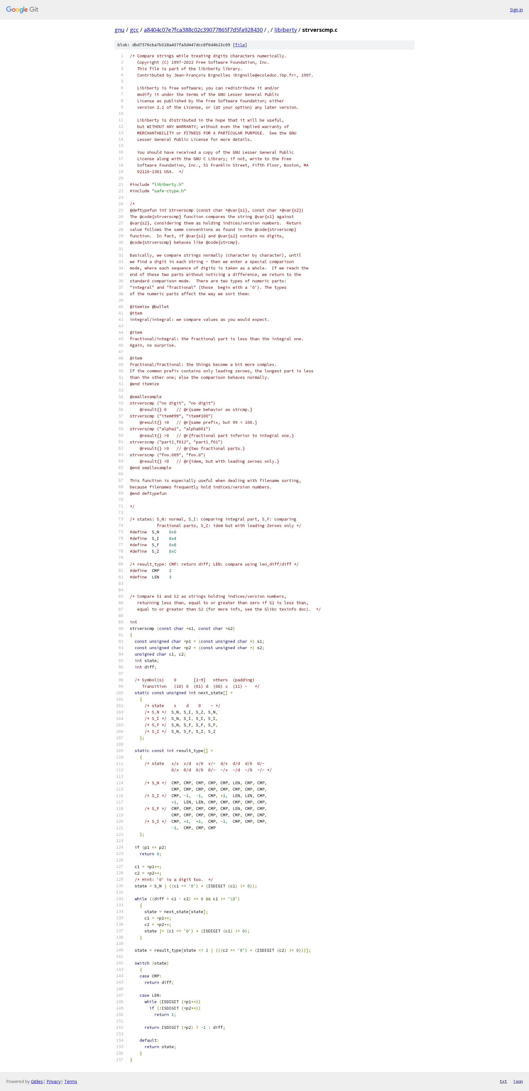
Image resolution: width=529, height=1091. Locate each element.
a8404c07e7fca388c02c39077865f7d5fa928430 (203, 29)
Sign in (516, 10)
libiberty (285, 29)
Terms (70, 1081)
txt (503, 1081)
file (240, 44)
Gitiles (37, 1081)
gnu (119, 29)
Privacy (54, 1081)
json (518, 1081)
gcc (134, 29)
